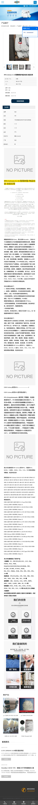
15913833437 (33, 6)
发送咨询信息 (20, 101)
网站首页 (12, 26)
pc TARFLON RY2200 (26, 715)
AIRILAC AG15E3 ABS (11, 736)
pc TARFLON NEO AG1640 (10, 715)
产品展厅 (19, 26)
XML (30, 798)
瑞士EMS (25, 26)
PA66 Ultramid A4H (26, 736)
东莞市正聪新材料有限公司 (9, 798)
